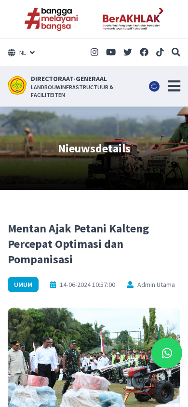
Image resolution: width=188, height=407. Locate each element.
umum (23, 284)
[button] (174, 86)
